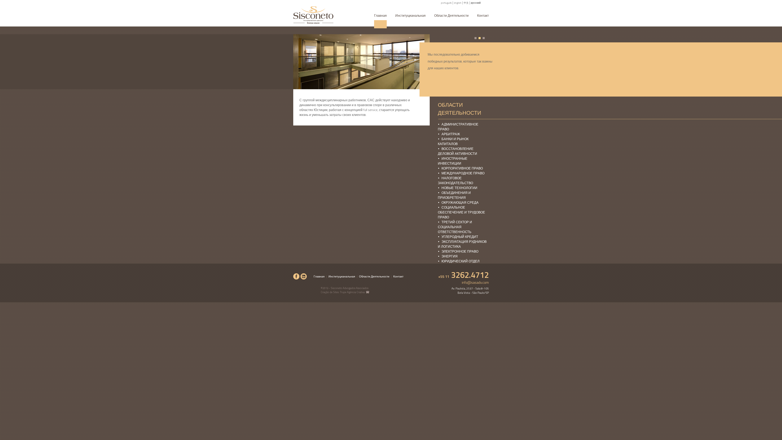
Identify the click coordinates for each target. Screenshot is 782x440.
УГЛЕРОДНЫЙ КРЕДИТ (460, 236)
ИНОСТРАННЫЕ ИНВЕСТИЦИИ (452, 161)
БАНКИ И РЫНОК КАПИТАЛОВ (453, 141)
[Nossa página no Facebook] (296, 276)
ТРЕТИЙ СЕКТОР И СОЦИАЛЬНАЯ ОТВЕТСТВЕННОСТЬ (455, 227)
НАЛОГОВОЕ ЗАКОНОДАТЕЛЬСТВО (455, 180)
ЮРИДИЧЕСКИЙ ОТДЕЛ (461, 261)
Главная (380, 15)
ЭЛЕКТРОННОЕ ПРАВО (460, 251)
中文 (466, 3)
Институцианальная (410, 15)
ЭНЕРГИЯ (450, 256)
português (446, 3)
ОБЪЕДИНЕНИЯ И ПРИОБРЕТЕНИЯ (454, 195)
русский (476, 3)
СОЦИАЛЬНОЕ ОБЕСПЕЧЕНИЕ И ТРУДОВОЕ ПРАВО (461, 212)
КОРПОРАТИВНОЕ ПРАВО (462, 168)
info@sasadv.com (475, 282)
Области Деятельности (451, 15)
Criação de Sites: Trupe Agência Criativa (343, 292)
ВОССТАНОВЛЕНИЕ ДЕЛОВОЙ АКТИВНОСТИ (457, 151)
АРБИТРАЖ (451, 134)
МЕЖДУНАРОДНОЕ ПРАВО (463, 173)
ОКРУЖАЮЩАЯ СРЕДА (460, 202)
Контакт (483, 15)
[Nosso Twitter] (304, 276)
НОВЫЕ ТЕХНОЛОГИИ (459, 187)
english (457, 3)
